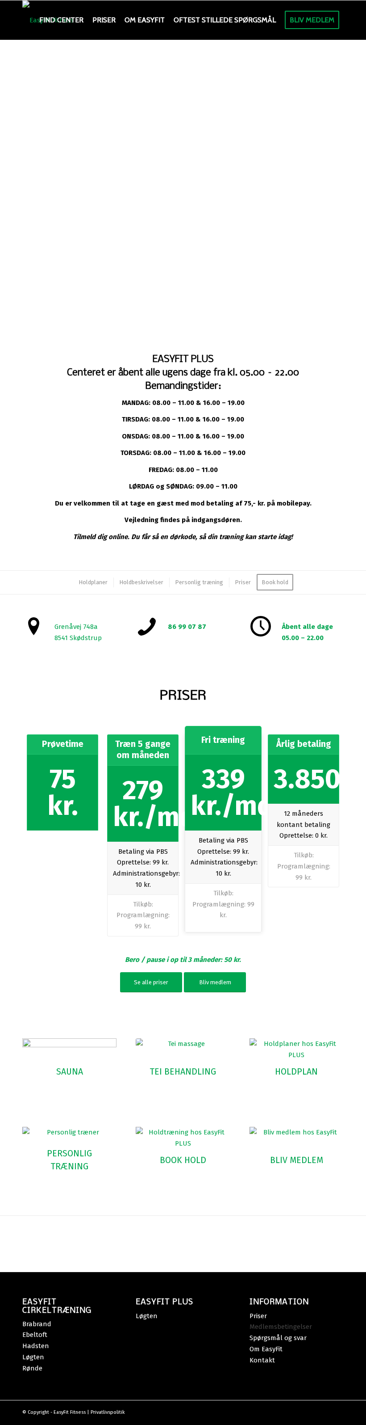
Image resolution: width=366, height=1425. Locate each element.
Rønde (32, 1368)
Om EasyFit (267, 1349)
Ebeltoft (34, 1335)
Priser (259, 1316)
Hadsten (35, 1346)
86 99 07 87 (187, 627)
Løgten (33, 1357)
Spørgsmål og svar (279, 1338)
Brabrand (36, 1324)
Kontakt (262, 1360)
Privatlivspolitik (108, 1412)
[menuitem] (61, 20)
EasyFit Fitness (70, 1412)
